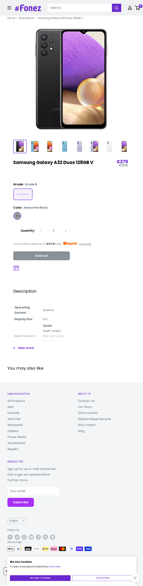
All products (26, 18)
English (13, 521)
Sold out (41, 256)
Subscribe (20, 502)
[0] (137, 8)
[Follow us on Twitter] (17, 537)
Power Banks (16, 437)
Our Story (85, 407)
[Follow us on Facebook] (10, 537)
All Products (16, 401)
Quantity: (28, 230)
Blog (81, 431)
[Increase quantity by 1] (66, 231)
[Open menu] (9, 7)
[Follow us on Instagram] (24, 537)
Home (11, 18)
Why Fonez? (87, 425)
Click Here (54, 566)
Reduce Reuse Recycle (94, 419)
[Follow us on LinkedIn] (45, 537)
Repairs (12, 449)
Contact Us (86, 401)
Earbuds (13, 413)
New (10, 407)
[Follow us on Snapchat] (52, 537)
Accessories (16, 443)
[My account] (130, 8)
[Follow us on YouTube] (31, 537)
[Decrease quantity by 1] (41, 231)
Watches (14, 419)
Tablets (13, 431)
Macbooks (15, 425)
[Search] (116, 8)
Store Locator (88, 413)
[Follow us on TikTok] (38, 537)
